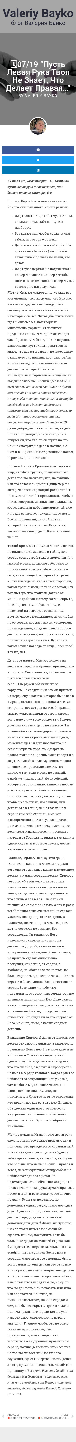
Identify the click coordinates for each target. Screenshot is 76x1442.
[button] (38, 150)
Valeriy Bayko (38, 13)
